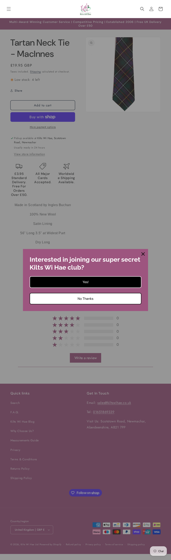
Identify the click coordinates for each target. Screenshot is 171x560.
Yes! (86, 282)
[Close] (143, 254)
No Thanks (85, 298)
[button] (8, 9)
